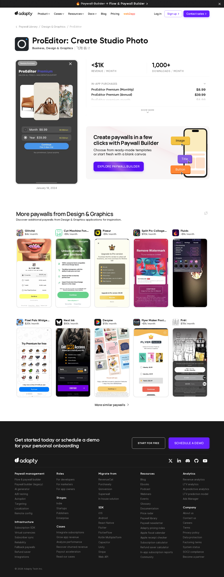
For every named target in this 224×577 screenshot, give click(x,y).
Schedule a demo (189, 443)
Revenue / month (104, 71)
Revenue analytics (194, 479)
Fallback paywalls (25, 547)
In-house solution (108, 498)
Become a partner (193, 556)
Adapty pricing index (152, 527)
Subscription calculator (154, 542)
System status (191, 547)
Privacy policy (191, 532)
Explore (119, 166)
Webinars (145, 493)
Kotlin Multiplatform (109, 537)
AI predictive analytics (196, 489)
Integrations (22, 556)
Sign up (172, 14)
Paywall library (148, 518)
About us (188, 513)
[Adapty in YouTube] (205, 461)
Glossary (145, 503)
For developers (65, 479)
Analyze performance (69, 541)
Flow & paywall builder (28, 479)
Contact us (189, 518)
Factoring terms (192, 542)
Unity (101, 547)
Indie (59, 503)
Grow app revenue (67, 537)
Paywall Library (28, 26)
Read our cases (65, 556)
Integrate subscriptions (70, 532)
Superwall (104, 493)
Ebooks (144, 484)
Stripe (102, 551)
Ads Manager (191, 498)
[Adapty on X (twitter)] (170, 461)
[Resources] (83, 14)
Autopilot (20, 498)
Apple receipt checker (153, 537)
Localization (22, 508)
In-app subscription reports (156, 552)
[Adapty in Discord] (187, 461)
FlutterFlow (105, 532)
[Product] (49, 14)
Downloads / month (168, 71)
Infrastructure (24, 522)
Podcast (145, 489)
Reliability (20, 542)
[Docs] (96, 14)
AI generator (22, 489)
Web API (103, 556)
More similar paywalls (110, 405)
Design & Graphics (53, 26)
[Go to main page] (23, 14)
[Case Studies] (63, 14)
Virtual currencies (25, 532)
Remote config (23, 513)
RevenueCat (105, 479)
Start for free (148, 443)
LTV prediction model (195, 493)
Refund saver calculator (154, 547)
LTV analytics (191, 484)
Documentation (149, 508)
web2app (129, 14)
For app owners (65, 489)
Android (103, 518)
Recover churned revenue (72, 546)
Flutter (102, 527)
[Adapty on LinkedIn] (179, 461)
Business (38, 48)
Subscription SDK (25, 527)
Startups (61, 508)
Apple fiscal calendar (152, 532)
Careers (187, 522)
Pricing (115, 14)
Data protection (192, 537)
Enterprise (62, 518)
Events (144, 498)
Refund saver (23, 551)
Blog (103, 14)
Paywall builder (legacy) (29, 484)
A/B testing (21, 493)
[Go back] (17, 27)
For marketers (64, 484)
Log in (157, 14)
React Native (106, 522)
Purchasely (104, 484)
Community (147, 556)
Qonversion (105, 489)
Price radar (146, 513)
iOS (100, 513)
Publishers (62, 513)
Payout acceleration (68, 551)
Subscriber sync (24, 537)
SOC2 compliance (193, 551)
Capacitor (104, 542)
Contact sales (195, 14)
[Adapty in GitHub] (196, 461)
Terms (186, 527)
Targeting (20, 503)
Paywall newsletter (151, 522)
